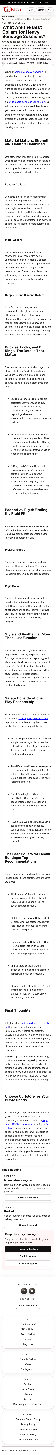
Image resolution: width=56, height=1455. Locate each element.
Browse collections (28, 1197)
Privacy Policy (28, 1424)
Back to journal (28, 1256)
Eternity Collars (28, 1359)
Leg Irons (28, 1344)
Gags (28, 1364)
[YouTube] (32, 1291)
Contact (28, 1384)
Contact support (28, 1225)
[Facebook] (24, 1291)
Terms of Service (28, 1429)
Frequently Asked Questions (28, 1404)
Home (4, 16)
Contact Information (28, 1439)
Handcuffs (28, 1339)
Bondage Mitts (28, 1369)
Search (28, 1394)
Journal (11, 16)
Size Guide (28, 1389)
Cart (50, 9)
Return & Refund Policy (28, 1419)
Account (28, 1399)
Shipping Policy (28, 1434)
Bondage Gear (28, 1324)
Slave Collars (28, 1334)
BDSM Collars (28, 1329)
